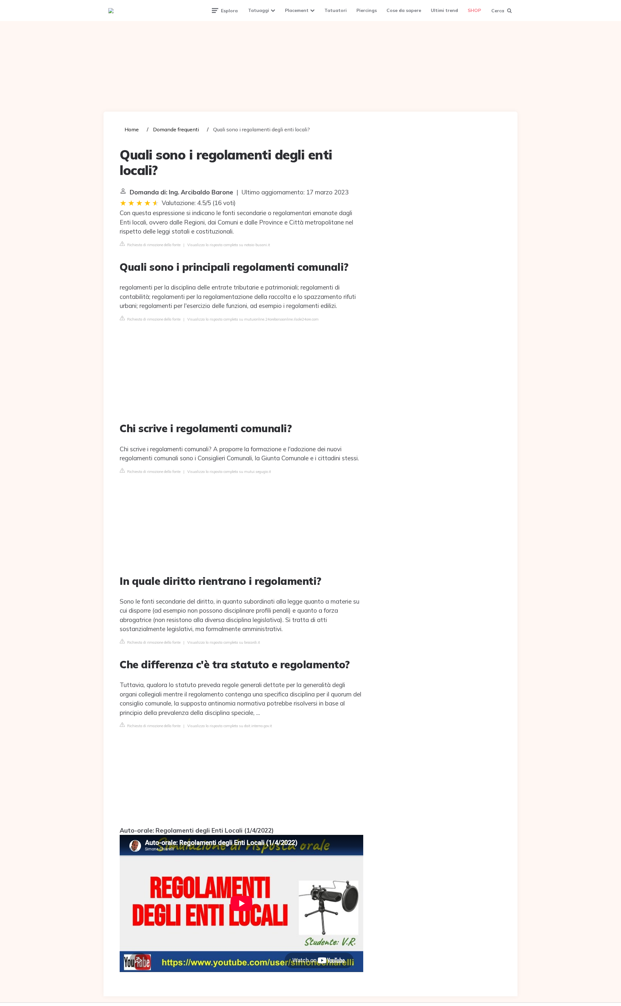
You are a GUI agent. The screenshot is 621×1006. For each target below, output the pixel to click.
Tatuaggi (258, 10)
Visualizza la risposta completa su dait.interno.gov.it (229, 726)
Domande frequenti (176, 129)
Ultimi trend (444, 10)
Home (132, 129)
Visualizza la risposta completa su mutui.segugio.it (229, 471)
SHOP (474, 10)
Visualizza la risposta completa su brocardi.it (223, 642)
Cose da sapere (404, 10)
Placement (297, 10)
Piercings (366, 10)
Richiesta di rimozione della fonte (153, 245)
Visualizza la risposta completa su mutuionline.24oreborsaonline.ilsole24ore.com (253, 319)
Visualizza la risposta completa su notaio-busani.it (228, 245)
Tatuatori (335, 10)
